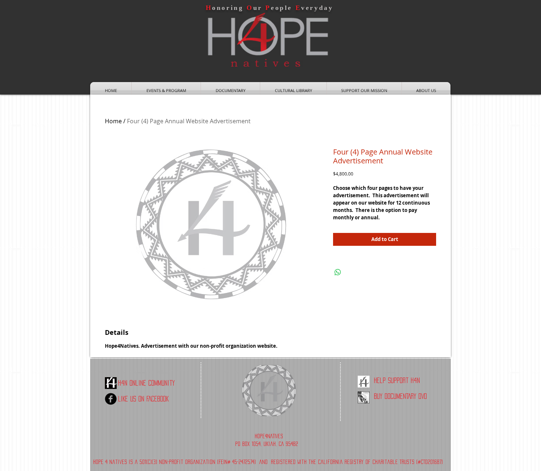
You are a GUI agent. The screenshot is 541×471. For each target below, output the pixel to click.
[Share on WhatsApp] (337, 272)
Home (113, 121)
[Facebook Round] (111, 399)
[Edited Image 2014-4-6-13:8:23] (111, 383)
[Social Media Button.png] (363, 381)
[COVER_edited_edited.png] (363, 397)
